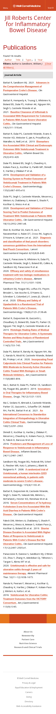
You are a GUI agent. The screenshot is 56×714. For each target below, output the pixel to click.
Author (8, 59)
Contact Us (51, 618)
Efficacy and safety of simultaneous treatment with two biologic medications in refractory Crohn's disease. (26, 275)
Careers (28, 692)
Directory (29, 701)
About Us (28, 631)
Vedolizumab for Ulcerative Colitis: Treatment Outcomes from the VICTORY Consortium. (25, 599)
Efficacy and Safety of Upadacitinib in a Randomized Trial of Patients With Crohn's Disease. (23, 304)
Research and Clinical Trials (28, 647)
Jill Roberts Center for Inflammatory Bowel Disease (28, 24)
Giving (29, 697)
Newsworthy (28, 635)
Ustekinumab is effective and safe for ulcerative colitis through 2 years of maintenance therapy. (27, 569)
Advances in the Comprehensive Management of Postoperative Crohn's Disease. (26, 86)
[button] (50, 5)
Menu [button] (5, 8)
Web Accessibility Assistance (28, 706)
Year (40, 59)
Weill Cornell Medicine (28, 660)
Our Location (4, 618)
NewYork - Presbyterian (28, 667)
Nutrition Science (28, 643)
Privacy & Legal (28, 683)
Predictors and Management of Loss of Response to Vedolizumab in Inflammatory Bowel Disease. (28, 448)
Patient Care (28, 639)
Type (28, 59)
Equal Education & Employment (28, 687)
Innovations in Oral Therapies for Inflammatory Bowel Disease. (27, 392)
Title (18, 59)
